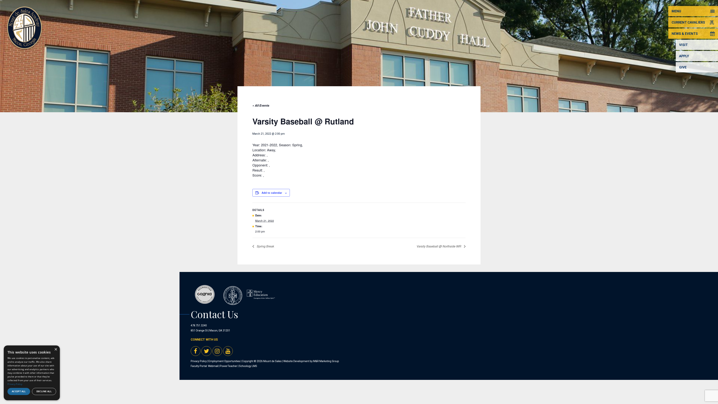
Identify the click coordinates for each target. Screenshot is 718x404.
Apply (684, 56)
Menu (676, 11)
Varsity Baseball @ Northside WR (439, 246)
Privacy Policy (199, 361)
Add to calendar (272, 193)
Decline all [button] (44, 391)
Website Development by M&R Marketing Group (311, 361)
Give (683, 67)
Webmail (213, 366)
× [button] (55, 349)
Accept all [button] (19, 391)
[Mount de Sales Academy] (24, 44)
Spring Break (265, 246)
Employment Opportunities (224, 361)
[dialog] (32, 372)
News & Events (685, 34)
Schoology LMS (248, 366)
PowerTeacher (228, 366)
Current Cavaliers (688, 22)
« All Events (260, 105)
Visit (683, 45)
